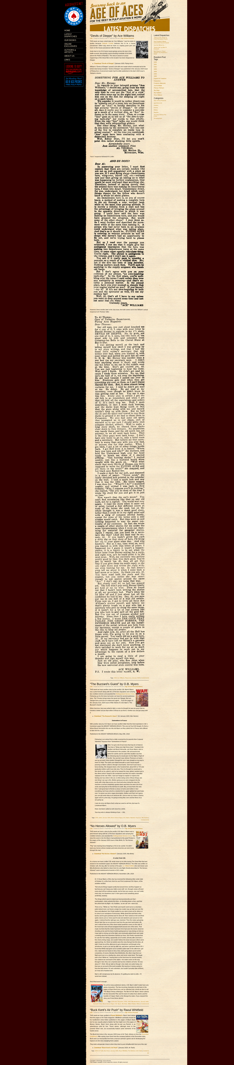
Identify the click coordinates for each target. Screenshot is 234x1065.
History (156, 110)
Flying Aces (157, 81)
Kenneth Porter (97, 1003)
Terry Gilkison (158, 95)
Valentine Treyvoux (135, 817)
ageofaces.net (158, 103)
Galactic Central (107, 43)
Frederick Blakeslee (160, 83)
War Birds (124, 1003)
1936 (155, 76)
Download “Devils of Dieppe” (104, 63)
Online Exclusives (70, 45)
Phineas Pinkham (159, 88)
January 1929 (136, 678)
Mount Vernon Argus (116, 817)
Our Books (70, 40)
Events (156, 107)
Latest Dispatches (70, 35)
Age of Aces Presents (160, 100)
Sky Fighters (157, 92)
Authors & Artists (70, 51)
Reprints (156, 112)
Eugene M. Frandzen (160, 78)
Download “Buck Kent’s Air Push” (106, 1048)
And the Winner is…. (159, 45)
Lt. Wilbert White (128, 866)
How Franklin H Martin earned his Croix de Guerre (161, 42)
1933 (155, 69)
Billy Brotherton (135, 1001)
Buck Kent (107, 1050)
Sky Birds (157, 90)
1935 (155, 74)
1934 (155, 71)
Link (91, 38)
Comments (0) (145, 678)
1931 (155, 64)
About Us (69, 56)
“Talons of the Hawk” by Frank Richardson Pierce (161, 38)
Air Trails (100, 1050)
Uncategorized (158, 118)
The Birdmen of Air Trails (135, 1050)
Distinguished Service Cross (125, 694)
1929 (155, 62)
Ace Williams (120, 678)
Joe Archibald (158, 85)
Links (67, 60)
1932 (155, 67)
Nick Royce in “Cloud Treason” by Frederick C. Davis (161, 53)
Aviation (156, 105)
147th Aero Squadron (117, 1001)
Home (67, 30)
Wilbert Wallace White (134, 1003)
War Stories (145, 817)
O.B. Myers (126, 817)
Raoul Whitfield (123, 1050)
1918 (96, 817)
